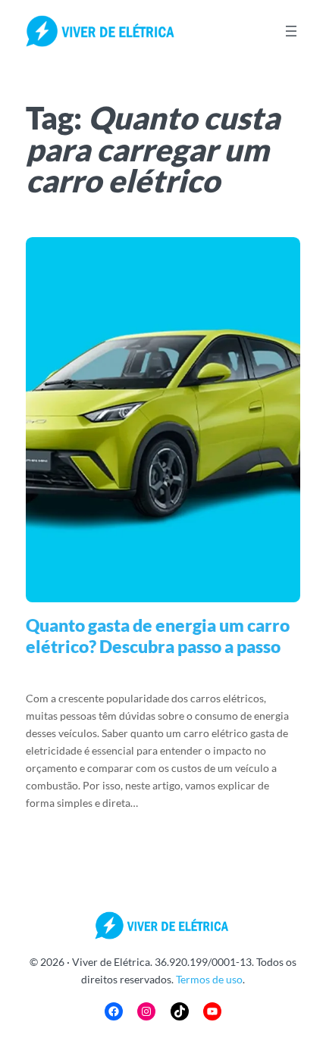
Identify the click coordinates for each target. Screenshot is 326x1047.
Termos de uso (209, 979)
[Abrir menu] (291, 31)
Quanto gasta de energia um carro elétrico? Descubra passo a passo (158, 636)
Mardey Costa (115, 672)
